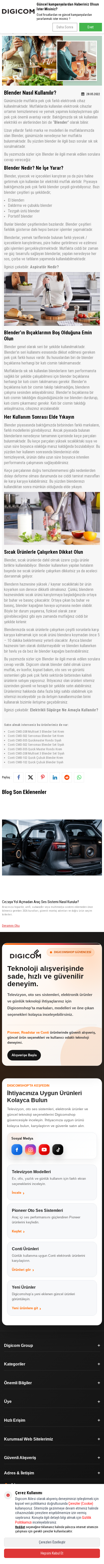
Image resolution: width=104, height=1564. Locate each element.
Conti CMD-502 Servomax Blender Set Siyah (36, 744)
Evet (91, 27)
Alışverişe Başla (24, 1055)
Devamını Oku (11, 925)
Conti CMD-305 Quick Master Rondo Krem (35, 749)
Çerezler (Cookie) (80, 1504)
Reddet (20, 1527)
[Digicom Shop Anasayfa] (25, 953)
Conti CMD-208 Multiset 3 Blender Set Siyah (36, 753)
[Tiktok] (57, 1149)
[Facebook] (16, 1149)
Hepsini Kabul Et (52, 1553)
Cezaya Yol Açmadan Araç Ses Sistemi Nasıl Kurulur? (40, 902)
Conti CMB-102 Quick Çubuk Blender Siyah (35, 762)
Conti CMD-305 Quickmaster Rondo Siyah (34, 740)
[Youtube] (44, 1149)
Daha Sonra (65, 27)
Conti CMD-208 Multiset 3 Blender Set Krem (36, 731)
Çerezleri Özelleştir (52, 1542)
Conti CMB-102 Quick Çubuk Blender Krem (35, 758)
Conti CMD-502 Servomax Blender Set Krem (36, 736)
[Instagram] (30, 1149)
